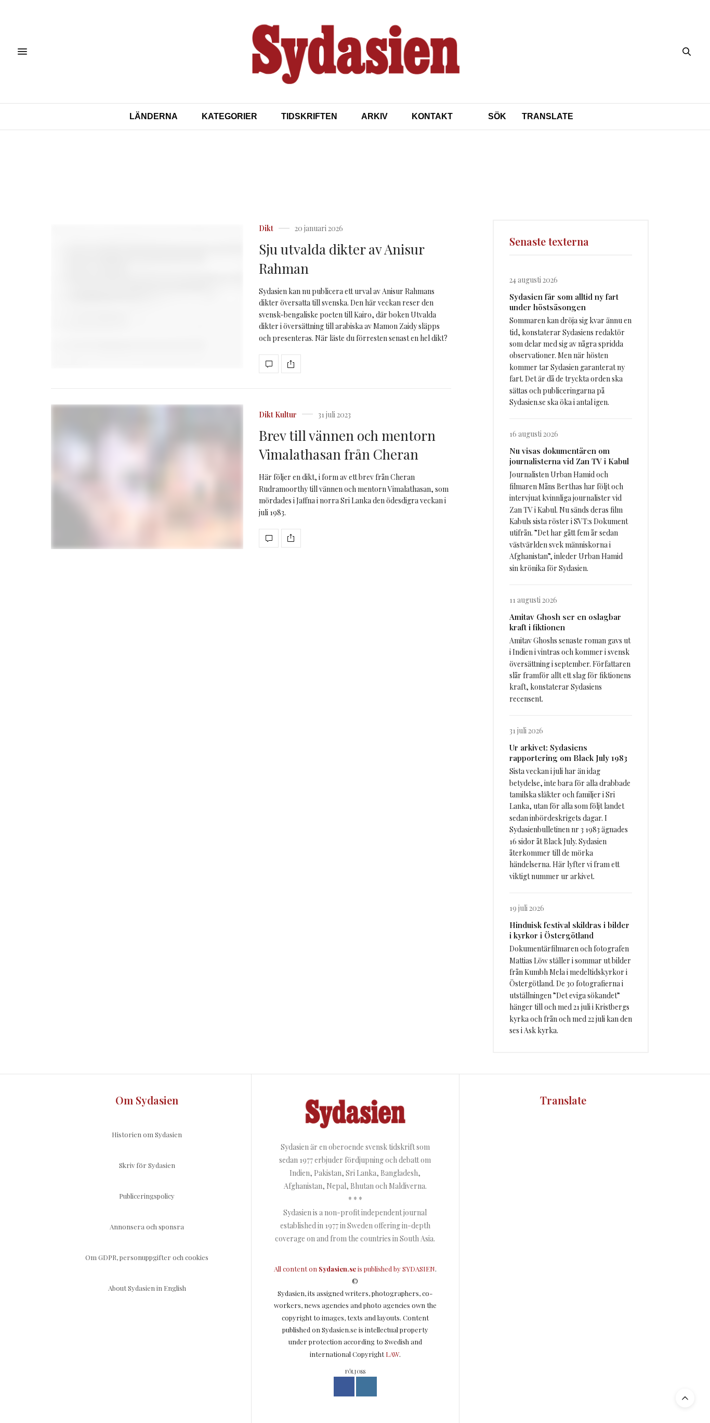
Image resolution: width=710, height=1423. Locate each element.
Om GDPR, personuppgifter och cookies (146, 1257)
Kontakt (432, 116)
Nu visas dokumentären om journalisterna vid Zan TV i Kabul (569, 456)
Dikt (266, 228)
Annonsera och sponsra (147, 1226)
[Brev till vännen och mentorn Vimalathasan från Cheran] (147, 476)
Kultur (286, 414)
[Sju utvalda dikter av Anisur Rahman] (147, 296)
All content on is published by (338, 1268)
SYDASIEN (418, 1268)
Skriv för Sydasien (147, 1165)
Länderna (153, 116)
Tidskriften (309, 116)
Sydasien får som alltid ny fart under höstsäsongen (564, 301)
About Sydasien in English (147, 1288)
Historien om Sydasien (147, 1134)
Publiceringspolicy (147, 1195)
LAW (392, 1354)
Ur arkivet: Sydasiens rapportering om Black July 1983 (568, 752)
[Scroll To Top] (685, 1398)
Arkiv (374, 116)
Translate (547, 116)
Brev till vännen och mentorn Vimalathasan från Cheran (347, 444)
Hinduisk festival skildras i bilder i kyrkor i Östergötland (569, 930)
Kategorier (229, 116)
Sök (497, 116)
